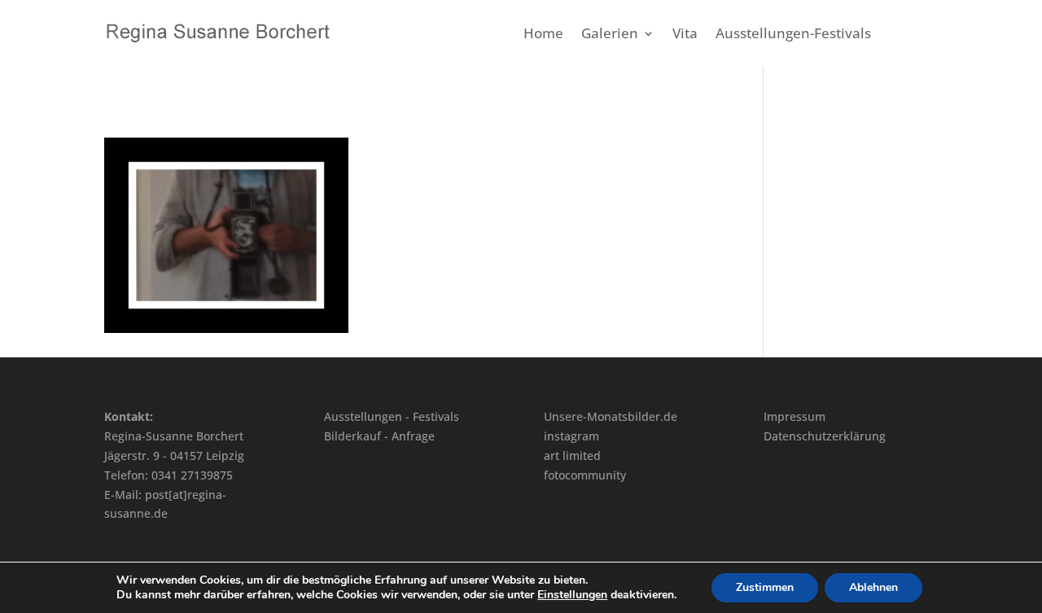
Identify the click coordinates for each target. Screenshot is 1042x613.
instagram (571, 436)
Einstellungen (572, 595)
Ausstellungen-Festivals (793, 35)
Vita (685, 35)
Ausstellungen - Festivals (391, 416)
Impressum (794, 416)
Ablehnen (873, 587)
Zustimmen (765, 587)
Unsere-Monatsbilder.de (610, 416)
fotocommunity (585, 475)
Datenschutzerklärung (825, 436)
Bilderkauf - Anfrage (379, 436)
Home (543, 35)
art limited (572, 455)
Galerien (609, 35)
